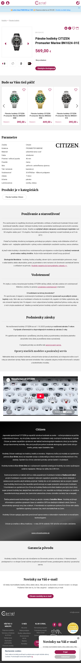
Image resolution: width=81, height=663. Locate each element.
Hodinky (4, 20)
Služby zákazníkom (24, 633)
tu (32, 656)
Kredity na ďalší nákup (63, 10)
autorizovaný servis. (53, 345)
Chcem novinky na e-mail (40, 596)
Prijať (65, 652)
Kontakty (24, 644)
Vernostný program (40, 628)
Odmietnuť (65, 657)
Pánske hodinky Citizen (14, 197)
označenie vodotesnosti (47, 287)
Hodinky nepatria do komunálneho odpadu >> (49, 266)
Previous (4, 106)
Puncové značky (8, 646)
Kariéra (24, 641)
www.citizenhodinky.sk (40, 533)
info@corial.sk (74, 612)
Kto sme (24, 628)
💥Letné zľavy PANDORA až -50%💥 (23, 10)
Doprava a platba (8, 630)
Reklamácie (8, 638)
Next (77, 106)
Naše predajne (24, 630)
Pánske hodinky (14, 20)
